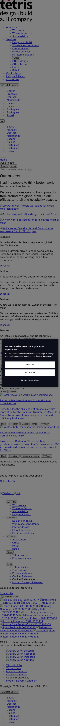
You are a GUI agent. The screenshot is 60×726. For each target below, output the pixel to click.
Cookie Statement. (44, 356)
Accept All (30, 372)
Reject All (30, 364)
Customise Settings (30, 380)
